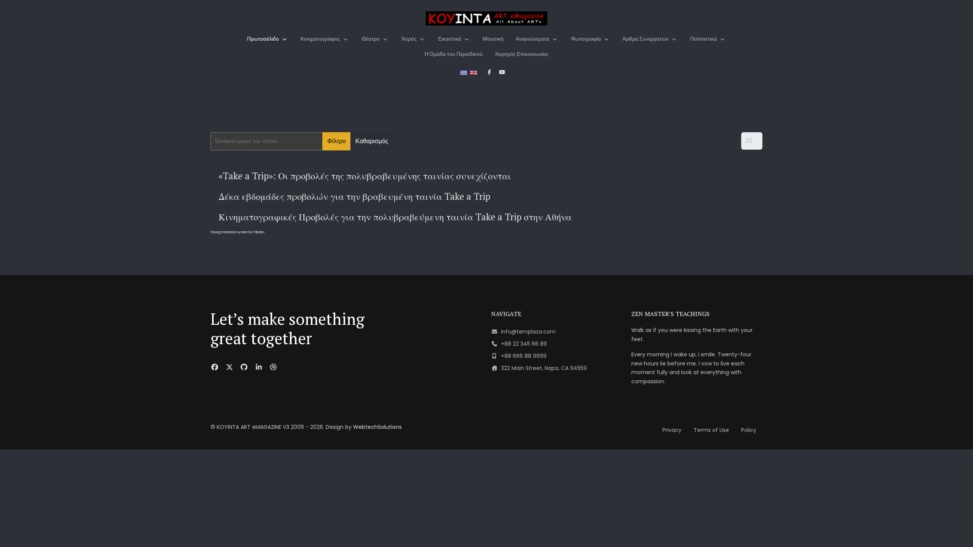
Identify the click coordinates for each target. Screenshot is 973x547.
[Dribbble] (273, 367)
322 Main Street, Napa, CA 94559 (544, 368)
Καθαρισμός (371, 141)
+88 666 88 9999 (524, 356)
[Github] (244, 367)
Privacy (671, 430)
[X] (229, 367)
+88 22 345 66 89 (524, 344)
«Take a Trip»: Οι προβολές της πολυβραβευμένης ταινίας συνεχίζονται (365, 176)
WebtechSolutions (377, 427)
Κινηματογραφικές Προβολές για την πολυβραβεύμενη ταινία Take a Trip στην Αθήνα (395, 217)
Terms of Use (711, 430)
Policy (748, 430)
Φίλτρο (336, 141)
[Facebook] (215, 367)
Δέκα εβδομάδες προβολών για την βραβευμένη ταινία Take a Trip (354, 196)
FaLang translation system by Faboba (237, 232)
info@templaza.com (528, 331)
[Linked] (259, 367)
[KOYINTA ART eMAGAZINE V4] (486, 18)
